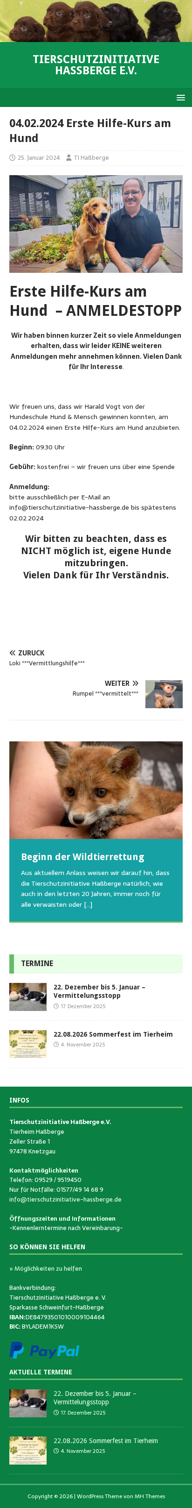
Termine (37, 963)
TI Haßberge (91, 158)
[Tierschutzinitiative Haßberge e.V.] (96, 37)
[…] (88, 904)
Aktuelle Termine (40, 1372)
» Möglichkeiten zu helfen (45, 1268)
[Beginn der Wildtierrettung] (96, 790)
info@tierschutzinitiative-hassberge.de (65, 1199)
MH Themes (150, 1496)
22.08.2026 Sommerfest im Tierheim (113, 1034)
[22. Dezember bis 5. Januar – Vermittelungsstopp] (28, 1006)
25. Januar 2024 (39, 158)
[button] (179, 97)
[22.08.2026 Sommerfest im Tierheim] (28, 1053)
